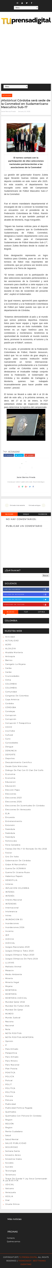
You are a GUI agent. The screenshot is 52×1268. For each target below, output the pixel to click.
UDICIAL (9, 1184)
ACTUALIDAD (7, 95)
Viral (7, 1200)
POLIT (8, 1084)
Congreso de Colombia (17, 696)
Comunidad (11, 692)
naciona (9, 1022)
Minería (9, 978)
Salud (8, 1135)
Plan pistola (11, 1069)
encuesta (10, 817)
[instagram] (17, 3)
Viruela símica (12, 1204)
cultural (9, 735)
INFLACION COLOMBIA (17, 888)
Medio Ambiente (13, 974)
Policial (9, 1080)
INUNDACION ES (14, 919)
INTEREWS (11, 904)
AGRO (8, 645)
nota (7, 1029)
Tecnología (10, 1171)
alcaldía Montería (14, 652)
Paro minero (11, 1061)
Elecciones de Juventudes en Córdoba (25, 806)
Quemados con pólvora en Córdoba (23, 1116)
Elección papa (12, 790)
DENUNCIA (11, 751)
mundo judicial (12, 1018)
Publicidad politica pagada (18, 1108)
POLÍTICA (10, 1092)
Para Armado (11, 1049)
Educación (10, 786)
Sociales (9, 1163)
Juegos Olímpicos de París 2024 (21, 959)
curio (8, 739)
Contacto (11, 1238)
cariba (8, 668)
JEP (7, 935)
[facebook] (31, 3)
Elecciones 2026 (13, 802)
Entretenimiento (13, 821)
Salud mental (12, 1139)
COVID (8, 727)
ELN (7, 813)
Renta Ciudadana (14, 1131)
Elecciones (10, 794)
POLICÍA (9, 1076)
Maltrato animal (13, 967)
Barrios (8, 660)
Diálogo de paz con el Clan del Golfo (24, 770)
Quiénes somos (13, 1241)
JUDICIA (9, 939)
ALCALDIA (10, 648)
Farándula (10, 833)
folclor (8, 853)
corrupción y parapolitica (18, 723)
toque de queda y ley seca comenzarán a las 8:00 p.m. (25, 1180)
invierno (9, 931)
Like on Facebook (12, 589)
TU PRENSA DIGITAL (28, 1257)
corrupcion (10, 715)
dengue (9, 747)
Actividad (10, 637)
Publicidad (10, 1104)
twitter (20, 455)
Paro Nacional (12, 1065)
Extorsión (10, 825)
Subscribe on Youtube (14, 604)
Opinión (9, 1041)
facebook (9, 455)
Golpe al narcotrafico (16, 864)
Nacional (9, 1025)
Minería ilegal (12, 982)
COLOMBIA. (11, 688)
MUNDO (9, 1014)
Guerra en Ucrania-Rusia (17, 872)
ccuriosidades (12, 676)
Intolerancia (11, 912)
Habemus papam (14, 876)
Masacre (9, 970)
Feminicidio (11, 841)
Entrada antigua (34, 505)
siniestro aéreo (13, 1155)
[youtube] (22, 3)
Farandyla (10, 837)
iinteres (9, 884)
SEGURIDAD (11, 1147)
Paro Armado (12, 1057)
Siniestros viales (13, 1159)
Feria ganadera (12, 845)
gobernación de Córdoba (18, 861)
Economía (10, 778)
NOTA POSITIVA (13, 1033)
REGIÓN (9, 1124)
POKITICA (10, 1073)
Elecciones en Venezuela (18, 809)
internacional (12, 908)
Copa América (12, 699)
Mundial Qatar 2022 (15, 1002)
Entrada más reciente (17, 505)
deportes (10, 758)
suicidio (9, 1167)
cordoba (9, 703)
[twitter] (27, 3)
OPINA (41, 612)
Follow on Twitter (13, 599)
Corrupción (10, 719)
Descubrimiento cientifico (18, 762)
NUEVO (10, 612)
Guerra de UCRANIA (15, 868)
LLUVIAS (9, 963)
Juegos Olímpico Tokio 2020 (19, 951)
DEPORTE (10, 755)
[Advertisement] (26, 54)
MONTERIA (11, 990)
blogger (9, 514)
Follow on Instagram (14, 594)
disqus (26, 514)
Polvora (9, 1096)
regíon (9, 1127)
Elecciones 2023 (13, 798)
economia (10, 774)
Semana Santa (12, 1151)
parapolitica (11, 1053)
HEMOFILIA (11, 880)
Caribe (8, 672)
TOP (26, 612)
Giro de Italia (12, 857)
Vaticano (9, 1188)
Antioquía (10, 656)
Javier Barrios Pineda (8, 111)
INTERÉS (10, 896)
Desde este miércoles (16, 766)
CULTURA (10, 731)
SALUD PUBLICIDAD (15, 1143)
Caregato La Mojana (15, 664)
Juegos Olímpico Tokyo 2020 (19, 955)
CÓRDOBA (10, 707)
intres (8, 915)
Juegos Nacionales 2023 (17, 947)
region (9, 1120)
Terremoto (10, 1175)
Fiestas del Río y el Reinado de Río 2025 (26, 849)
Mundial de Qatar (14, 1010)
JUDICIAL (10, 943)
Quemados (10, 1112)
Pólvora (9, 1100)
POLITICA (10, 1088)
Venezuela (10, 1192)
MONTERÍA (11, 994)
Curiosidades (11, 743)
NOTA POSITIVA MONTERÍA (19, 1037)
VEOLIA (9, 1196)
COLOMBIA (11, 684)
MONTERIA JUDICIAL (16, 998)
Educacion (10, 782)
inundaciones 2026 (14, 927)
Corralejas (10, 711)
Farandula (10, 829)
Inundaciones (12, 923)
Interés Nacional (13, 900)
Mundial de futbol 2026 (17, 1006)
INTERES (10, 892)
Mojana (9, 986)
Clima (8, 680)
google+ (31, 455)
